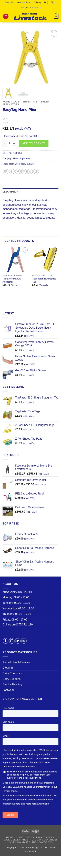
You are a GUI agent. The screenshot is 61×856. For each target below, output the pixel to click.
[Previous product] (5, 120)
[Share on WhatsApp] (5, 171)
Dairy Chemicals (13, 673)
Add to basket (33, 143)
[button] (5, 16)
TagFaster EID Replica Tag (44, 280)
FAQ (46, 2)
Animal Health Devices (16, 662)
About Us (9, 2)
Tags (16, 101)
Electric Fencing (12, 684)
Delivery (38, 2)
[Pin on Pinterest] (30, 171)
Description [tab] (10, 191)
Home (6, 101)
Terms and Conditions (43, 840)
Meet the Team (23, 2)
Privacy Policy (45, 837)
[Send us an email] (24, 641)
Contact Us (35, 7)
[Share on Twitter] (18, 171)
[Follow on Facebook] (5, 641)
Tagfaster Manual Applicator (12, 280)
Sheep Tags (30, 101)
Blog (53, 2)
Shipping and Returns (22, 842)
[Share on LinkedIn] (36, 171)
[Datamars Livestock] (30, 16)
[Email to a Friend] (24, 171)
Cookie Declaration (16, 840)
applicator (13, 164)
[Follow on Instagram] (12, 641)
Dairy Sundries (12, 678)
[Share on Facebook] (12, 171)
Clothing (8, 667)
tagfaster (31, 164)
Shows (24, 7)
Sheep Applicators (21, 158)
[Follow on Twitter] (18, 641)
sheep (22, 164)
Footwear (8, 690)
